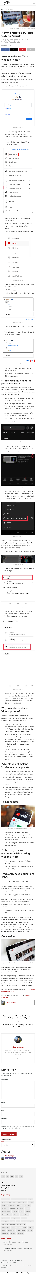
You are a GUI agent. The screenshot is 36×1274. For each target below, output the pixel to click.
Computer (19, 1205)
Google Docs (24, 1214)
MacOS (31, 1221)
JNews (7, 1265)
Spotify (31, 1227)
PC (24, 1224)
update (30, 1230)
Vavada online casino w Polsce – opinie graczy (18, 1248)
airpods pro (5, 1199)
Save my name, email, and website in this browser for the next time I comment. (18, 1128)
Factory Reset (6, 1211)
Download (5, 1208)
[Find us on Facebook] (3, 1176)
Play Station (5, 1227)
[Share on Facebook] (5, 49)
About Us (4, 1183)
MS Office (5, 1224)
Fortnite (15, 1211)
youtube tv (21, 1233)
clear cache (10, 1205)
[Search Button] (33, 1145)
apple (30, 1199)
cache (24, 1202)
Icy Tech (7, 2)
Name (3, 1102)
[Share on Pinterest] (22, 49)
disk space (27, 1205)
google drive (6, 1218)
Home (2, 9)
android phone (22, 1199)
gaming (28, 1211)
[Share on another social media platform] (31, 49)
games (21, 1211)
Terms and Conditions (8, 1185)
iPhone (12, 1221)
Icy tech (24, 1218)
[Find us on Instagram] (12, 1176)
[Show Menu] (34, 2)
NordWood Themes (14, 962)
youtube (13, 1233)
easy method (14, 1208)
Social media (22, 1227)
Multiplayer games (15, 1224)
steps (3, 1230)
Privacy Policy (5, 1188)
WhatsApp (5, 1233)
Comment (5, 1079)
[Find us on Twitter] (7, 1176)
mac (18, 1221)
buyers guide (17, 1202)
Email (3, 1110)
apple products (6, 1202)
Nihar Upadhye (11, 1003)
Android (13, 1199)
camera (31, 1202)
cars (3, 1205)
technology (11, 1230)
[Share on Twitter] (14, 49)
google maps (15, 1218)
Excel (27, 1208)
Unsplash (21, 962)
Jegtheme (5, 1267)
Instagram (5, 1221)
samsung (14, 1227)
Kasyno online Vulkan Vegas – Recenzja (15, 1242)
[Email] (14, 1158)
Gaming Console (7, 1214)
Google (16, 1214)
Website (4, 1118)
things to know (21, 1230)
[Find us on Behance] (16, 1176)
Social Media (9, 9)
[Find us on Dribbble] (21, 1176)
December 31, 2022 (7, 45)
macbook (24, 1221)
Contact (3, 1190)
